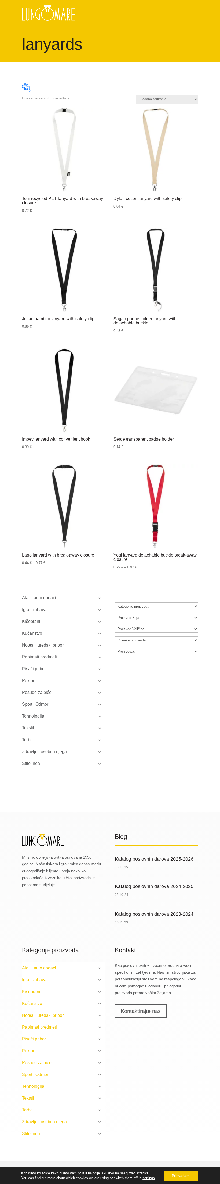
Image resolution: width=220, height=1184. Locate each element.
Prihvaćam (181, 1176)
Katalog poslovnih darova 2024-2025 (154, 886)
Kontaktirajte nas (141, 1011)
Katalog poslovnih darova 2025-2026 (154, 859)
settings (148, 1178)
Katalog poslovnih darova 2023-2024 (154, 914)
